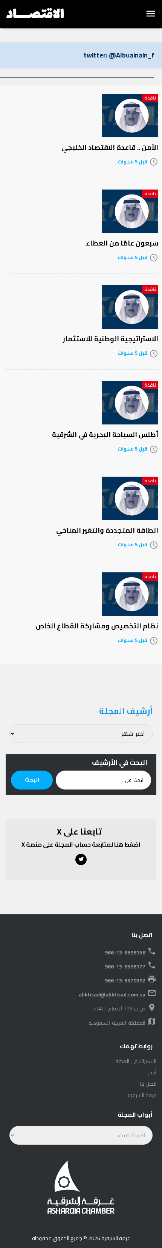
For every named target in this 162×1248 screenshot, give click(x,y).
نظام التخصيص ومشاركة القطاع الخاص (97, 626)
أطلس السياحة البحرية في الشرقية (105, 434)
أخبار (152, 1072)
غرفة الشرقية (142, 1095)
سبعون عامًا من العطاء (122, 243)
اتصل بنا (148, 1084)
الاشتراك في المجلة (135, 1061)
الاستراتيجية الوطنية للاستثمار (110, 339)
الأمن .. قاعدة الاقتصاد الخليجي (109, 147)
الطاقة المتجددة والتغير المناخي (107, 530)
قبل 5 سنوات (132, 161)
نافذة (150, 98)
